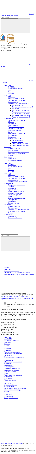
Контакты (7, 147)
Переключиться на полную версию (12, 443)
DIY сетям (11, 97)
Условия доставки (17, 142)
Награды (11, 93)
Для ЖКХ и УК (17, 108)
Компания (7, 85)
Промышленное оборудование (17, 181)
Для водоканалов (17, 105)
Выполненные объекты (15, 88)
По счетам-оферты (17, 140)
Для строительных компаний (21, 115)
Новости (11, 92)
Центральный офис (14, 148)
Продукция (8, 157)
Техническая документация (16, 133)
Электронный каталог (15, 160)
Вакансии (11, 90)
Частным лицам (13, 102)
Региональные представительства (18, 152)
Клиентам (7, 95)
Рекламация (12, 123)
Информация (8, 118)
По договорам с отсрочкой (20, 143)
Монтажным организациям (16, 100)
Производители (13, 125)
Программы (12, 137)
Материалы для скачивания (16, 120)
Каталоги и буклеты (14, 130)
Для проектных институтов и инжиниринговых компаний (21, 112)
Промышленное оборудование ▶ (18, 103)
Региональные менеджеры (16, 153)
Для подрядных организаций (21, 117)
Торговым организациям (16, 98)
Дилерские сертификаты (16, 127)
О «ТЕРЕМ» (12, 87)
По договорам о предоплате (20, 145)
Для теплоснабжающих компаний (22, 107)
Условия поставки (13, 203)
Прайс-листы (12, 158)
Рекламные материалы (15, 128)
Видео (10, 132)
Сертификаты (12, 135)
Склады (10, 155)
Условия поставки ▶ (14, 138)
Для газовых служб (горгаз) (20, 110)
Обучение (11, 122)
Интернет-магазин (13, 15)
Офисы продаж (13, 150)
